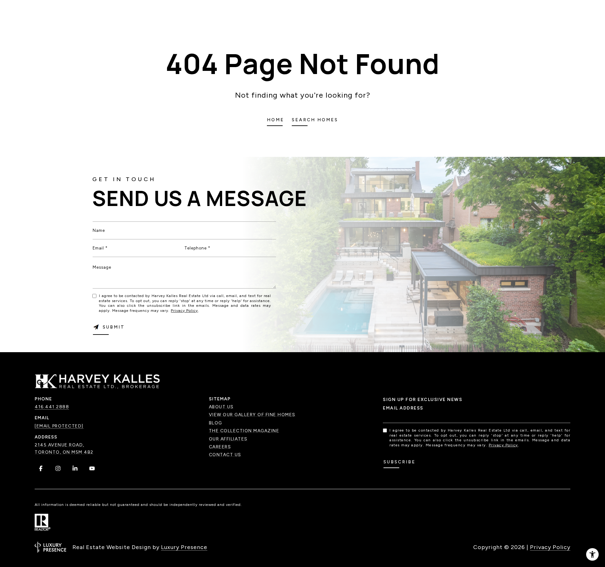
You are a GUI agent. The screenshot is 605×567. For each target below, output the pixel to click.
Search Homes (315, 120)
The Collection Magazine (244, 430)
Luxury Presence (184, 547)
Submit (114, 327)
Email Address (403, 408)
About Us (221, 407)
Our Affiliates (228, 439)
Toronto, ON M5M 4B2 (64, 452)
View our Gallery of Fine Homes (252, 414)
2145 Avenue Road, (59, 445)
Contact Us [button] (225, 454)
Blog (215, 423)
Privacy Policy (184, 310)
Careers (220, 447)
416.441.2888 (52, 407)
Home (275, 120)
